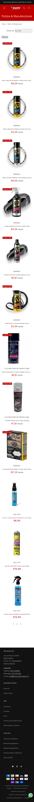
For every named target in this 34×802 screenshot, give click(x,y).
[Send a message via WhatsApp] (30, 795)
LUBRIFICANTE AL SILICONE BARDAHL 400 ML (17, 323)
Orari (5, 716)
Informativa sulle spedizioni (15, 798)
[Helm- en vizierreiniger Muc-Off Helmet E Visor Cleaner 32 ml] (17, 495)
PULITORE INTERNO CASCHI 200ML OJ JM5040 (17, 421)
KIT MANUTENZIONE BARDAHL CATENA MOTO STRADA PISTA (17, 470)
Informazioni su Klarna (11, 725)
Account (6, 689)
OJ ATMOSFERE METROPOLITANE (17, 368)
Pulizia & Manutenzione (14, 24)
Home (4, 24)
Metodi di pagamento (11, 743)
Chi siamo (7, 707)
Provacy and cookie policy (13, 721)
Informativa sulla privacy (18, 791)
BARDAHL (17, 77)
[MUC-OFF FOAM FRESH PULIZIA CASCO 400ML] (17, 543)
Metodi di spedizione (11, 748)
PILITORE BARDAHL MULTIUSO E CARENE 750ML (17, 226)
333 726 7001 (16, 673)
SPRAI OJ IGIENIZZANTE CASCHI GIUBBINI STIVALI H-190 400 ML (17, 372)
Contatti (6, 711)
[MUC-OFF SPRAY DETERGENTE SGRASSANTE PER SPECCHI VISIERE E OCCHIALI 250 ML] (17, 591)
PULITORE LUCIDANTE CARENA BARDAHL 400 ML (17, 275)
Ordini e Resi (8, 693)
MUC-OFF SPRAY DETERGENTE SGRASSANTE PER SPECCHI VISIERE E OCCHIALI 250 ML (17, 615)
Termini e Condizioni (11, 739)
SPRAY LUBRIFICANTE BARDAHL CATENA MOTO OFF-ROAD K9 (17, 129)
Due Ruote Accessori (16, 786)
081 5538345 (15, 671)
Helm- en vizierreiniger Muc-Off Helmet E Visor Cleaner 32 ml (17, 518)
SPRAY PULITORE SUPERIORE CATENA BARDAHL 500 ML (17, 178)
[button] (4, 8)
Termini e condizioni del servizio (18, 794)
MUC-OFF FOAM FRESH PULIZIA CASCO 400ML (17, 566)
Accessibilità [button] (8, 758)
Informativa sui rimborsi (20, 788)
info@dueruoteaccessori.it (19, 676)
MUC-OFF (17, 514)
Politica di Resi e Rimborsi (13, 753)
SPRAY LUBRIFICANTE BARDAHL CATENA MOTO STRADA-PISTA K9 (17, 81)
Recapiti (27, 798)
